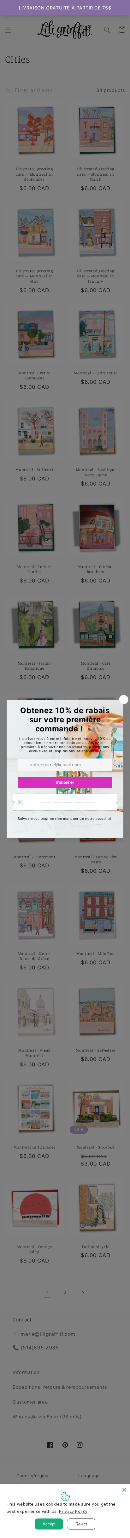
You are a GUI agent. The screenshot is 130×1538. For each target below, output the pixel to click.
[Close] (124, 1490)
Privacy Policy (73, 1511)
